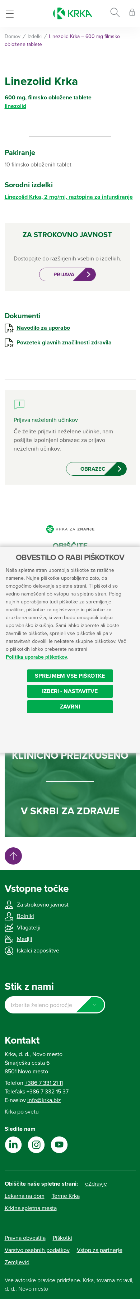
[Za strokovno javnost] (132, 13)
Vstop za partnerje (99, 1250)
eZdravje (96, 1183)
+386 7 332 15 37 (48, 1091)
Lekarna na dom (25, 1196)
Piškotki (62, 1238)
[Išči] (115, 14)
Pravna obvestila (25, 1238)
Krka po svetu (22, 1111)
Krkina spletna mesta (31, 1208)
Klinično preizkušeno (70, 755)
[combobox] (55, 1004)
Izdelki (35, 36)
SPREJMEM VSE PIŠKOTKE (70, 675)
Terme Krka (66, 1196)
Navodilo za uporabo (43, 327)
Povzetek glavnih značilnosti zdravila (64, 342)
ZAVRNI (70, 706)
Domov (12, 36)
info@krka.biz (44, 1100)
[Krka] (73, 13)
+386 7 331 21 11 (44, 1083)
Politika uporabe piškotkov (36, 657)
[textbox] (55, 1005)
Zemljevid (17, 1262)
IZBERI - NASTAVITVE (70, 691)
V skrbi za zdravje (70, 811)
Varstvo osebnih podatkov (37, 1250)
